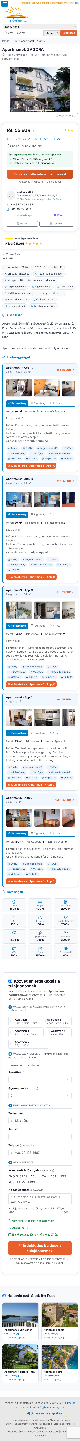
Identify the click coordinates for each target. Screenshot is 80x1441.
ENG (12, 1176)
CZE (23, 1176)
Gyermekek (23, 1088)
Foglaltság (39, 403)
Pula (15, 40)
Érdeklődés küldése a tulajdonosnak (42, 1248)
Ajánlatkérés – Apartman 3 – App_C (33, 684)
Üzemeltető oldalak (20, 1420)
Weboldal (58, 223)
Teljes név (16, 1113)
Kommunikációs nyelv (31, 1170)
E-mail (14, 1129)
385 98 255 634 (21, 209)
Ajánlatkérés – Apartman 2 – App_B (33, 576)
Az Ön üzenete (26, 1190)
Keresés (70, 32)
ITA (44, 1176)
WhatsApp (26, 215)
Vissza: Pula (13, 254)
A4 (53, 138)
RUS (11, 1182)
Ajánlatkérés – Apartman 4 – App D (32, 784)
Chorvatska (40, 1427)
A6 (59, 138)
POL (33, 1182)
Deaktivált (13, 1431)
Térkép (24, 223)
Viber (60, 215)
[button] (40, 242)
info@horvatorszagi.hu (51, 1407)
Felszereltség (18, 403)
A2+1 (30, 138)
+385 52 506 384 (22, 204)
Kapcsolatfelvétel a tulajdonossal (42, 174)
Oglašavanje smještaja (46, 1413)
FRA (64, 1176)
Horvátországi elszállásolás (45, 1420)
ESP (54, 1176)
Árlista (56, 403)
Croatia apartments (63, 1424)
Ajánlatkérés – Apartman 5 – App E (32, 881)
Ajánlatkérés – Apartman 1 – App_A (33, 465)
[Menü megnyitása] (4, 4)
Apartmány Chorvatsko (47, 1431)
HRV (22, 1182)
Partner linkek (27, 1431)
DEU (34, 1176)
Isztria (5, 40)
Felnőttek (16, 1072)
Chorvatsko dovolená (41, 1424)
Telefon (21, 1145)
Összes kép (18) (67, 115)
